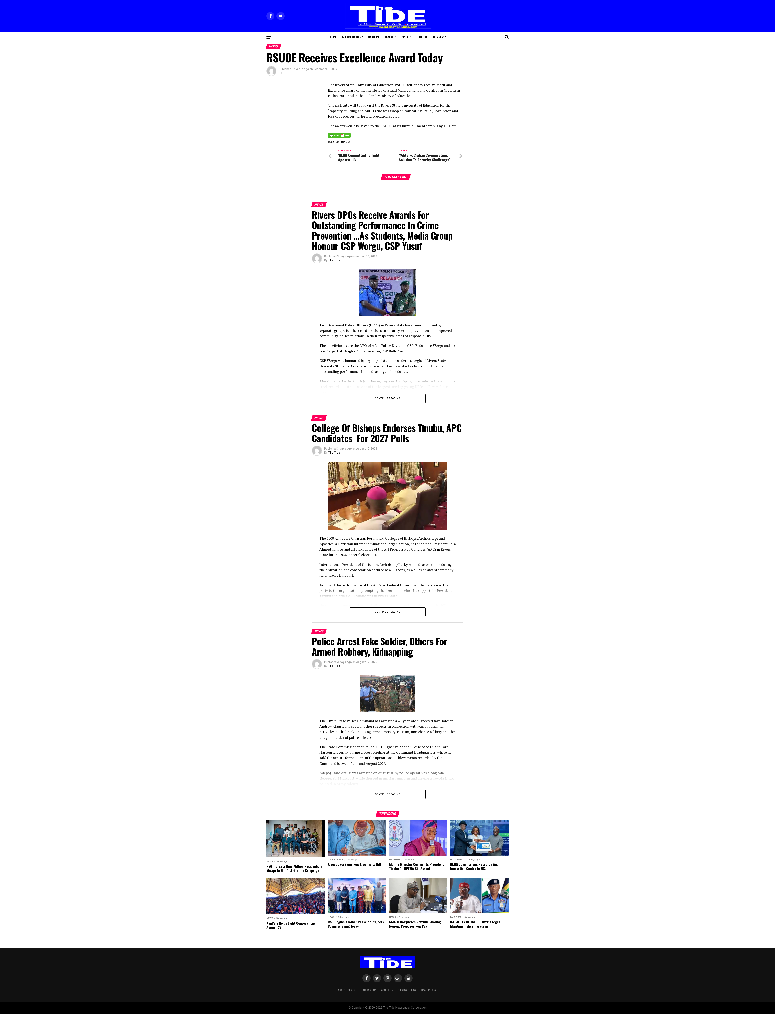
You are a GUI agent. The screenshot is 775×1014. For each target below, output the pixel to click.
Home (333, 37)
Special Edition (351, 37)
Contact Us (369, 990)
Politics (422, 37)
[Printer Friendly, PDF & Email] (339, 135)
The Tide (334, 260)
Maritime (373, 37)
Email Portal (429, 990)
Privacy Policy (407, 990)
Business (438, 37)
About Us (387, 990)
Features (390, 37)
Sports (406, 37)
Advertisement (347, 990)
